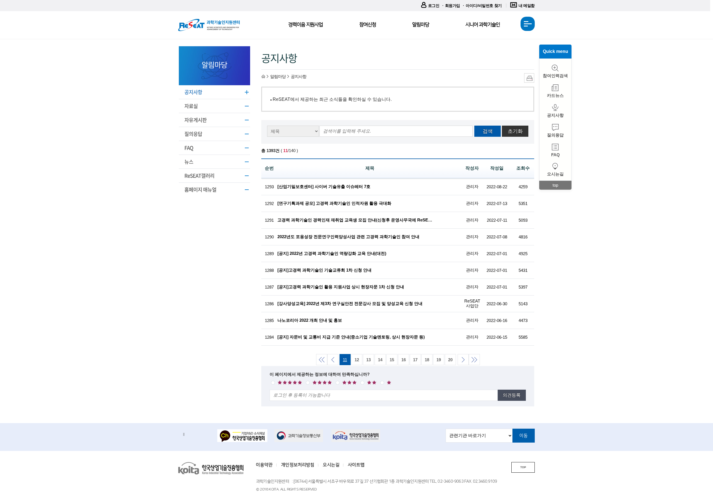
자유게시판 (195, 120)
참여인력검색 (555, 75)
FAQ (188, 148)
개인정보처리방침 (297, 464)
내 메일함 (527, 5)
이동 (523, 435)
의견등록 (512, 395)
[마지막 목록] (474, 359)
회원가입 (452, 5)
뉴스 (188, 161)
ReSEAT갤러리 (199, 175)
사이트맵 (356, 464)
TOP (523, 467)
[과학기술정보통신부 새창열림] (299, 435)
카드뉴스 (555, 95)
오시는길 (555, 174)
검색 (488, 131)
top (555, 185)
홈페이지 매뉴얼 (200, 189)
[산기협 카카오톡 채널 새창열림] (242, 436)
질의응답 (193, 134)
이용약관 (264, 464)
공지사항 (193, 92)
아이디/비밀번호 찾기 (484, 5)
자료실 (191, 106)
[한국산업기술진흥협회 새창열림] (356, 435)
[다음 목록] (463, 359)
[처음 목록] (321, 359)
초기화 (515, 131)
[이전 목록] (332, 359)
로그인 (433, 5)
